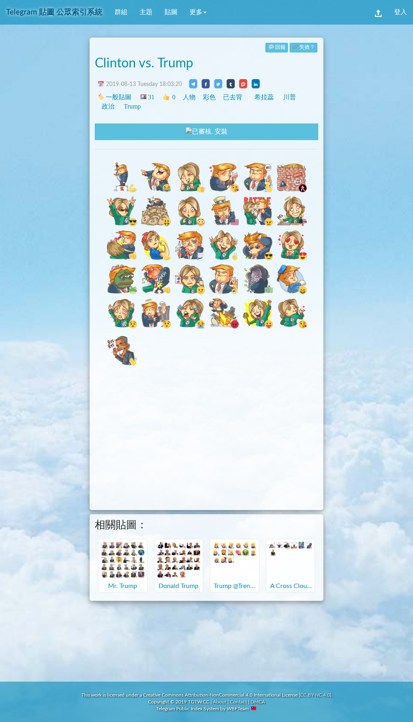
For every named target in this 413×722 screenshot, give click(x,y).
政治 (108, 106)
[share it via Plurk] (243, 83)
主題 (146, 12)
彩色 (209, 97)
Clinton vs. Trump (144, 63)
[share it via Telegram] (193, 83)
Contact (238, 701)
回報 (280, 47)
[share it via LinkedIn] (256, 83)
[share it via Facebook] (206, 83)
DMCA (257, 701)
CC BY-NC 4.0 (315, 695)
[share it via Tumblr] (231, 83)
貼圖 (171, 12)
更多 (196, 12)
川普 (289, 97)
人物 (189, 97)
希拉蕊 (264, 97)
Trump (132, 106)
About (219, 701)
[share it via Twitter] (218, 83)
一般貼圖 (118, 97)
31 (151, 97)
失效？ (307, 47)
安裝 (220, 131)
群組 (121, 12)
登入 (400, 12)
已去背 (232, 97)
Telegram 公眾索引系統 (54, 12)
